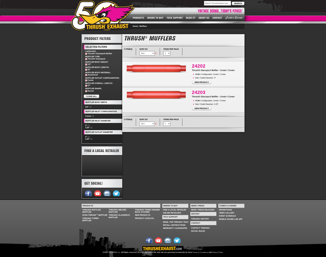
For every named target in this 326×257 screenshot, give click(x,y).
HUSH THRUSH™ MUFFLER (94, 215)
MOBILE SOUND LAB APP (230, 219)
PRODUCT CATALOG (144, 218)
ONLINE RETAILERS (172, 213)
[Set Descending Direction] (155, 53)
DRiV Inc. (117, 252)
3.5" (87, 107)
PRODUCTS (138, 17)
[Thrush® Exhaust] (103, 3)
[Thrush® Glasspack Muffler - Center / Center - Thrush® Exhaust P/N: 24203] (158, 95)
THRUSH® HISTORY (200, 219)
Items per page (171, 49)
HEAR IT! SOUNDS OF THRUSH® (191, 17)
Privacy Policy (217, 252)
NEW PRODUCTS (142, 215)
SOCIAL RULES (198, 231)
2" (86, 125)
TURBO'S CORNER (234, 17)
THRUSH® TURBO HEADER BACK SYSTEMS (147, 211)
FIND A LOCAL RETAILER (174, 210)
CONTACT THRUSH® (200, 228)
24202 (198, 66)
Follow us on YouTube (97, 193)
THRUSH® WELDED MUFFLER (117, 211)
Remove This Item (86, 54)
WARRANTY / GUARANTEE (175, 228)
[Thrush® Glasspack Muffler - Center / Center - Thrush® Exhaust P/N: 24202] (158, 68)
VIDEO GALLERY (226, 213)
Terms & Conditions (200, 252)
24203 (198, 92)
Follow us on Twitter (116, 193)
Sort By (143, 49)
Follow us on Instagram (107, 193)
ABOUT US (204, 17)
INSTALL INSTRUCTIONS (174, 225)
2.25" (87, 128)
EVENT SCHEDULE (227, 216)
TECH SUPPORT (175, 17)
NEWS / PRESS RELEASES (202, 210)
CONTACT (217, 17)
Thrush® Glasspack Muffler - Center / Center (213, 70)
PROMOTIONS (225, 210)
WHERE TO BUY (155, 17)
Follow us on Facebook (88, 193)
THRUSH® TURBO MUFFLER (90, 219)
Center (88, 116)
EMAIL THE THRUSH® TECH (175, 222)
